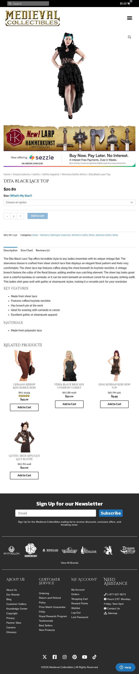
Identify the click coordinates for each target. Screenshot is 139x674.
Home (7, 174)
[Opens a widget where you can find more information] (125, 667)
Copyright (11, 613)
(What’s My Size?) (21, 195)
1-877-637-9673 (116, 594)
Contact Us (113, 608)
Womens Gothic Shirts (74, 174)
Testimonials (46, 620)
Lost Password (79, 617)
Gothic (36, 174)
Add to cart (37, 215)
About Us (11, 589)
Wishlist (75, 608)
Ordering (44, 593)
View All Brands (69, 563)
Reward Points (79, 603)
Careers (11, 627)
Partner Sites (13, 622)
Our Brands (13, 594)
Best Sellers (45, 625)
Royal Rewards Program (53, 616)
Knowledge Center (17, 608)
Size (6, 195)
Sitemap (112, 613)
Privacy (10, 618)
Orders (75, 594)
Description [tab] (10, 250)
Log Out (76, 612)
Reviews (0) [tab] (43, 250)
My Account (78, 589)
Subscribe (111, 513)
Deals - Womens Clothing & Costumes (51, 235)
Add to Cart (24, 407)
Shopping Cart (79, 599)
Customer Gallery (16, 604)
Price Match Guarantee (52, 607)
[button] (129, 18)
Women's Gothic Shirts (83, 235)
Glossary (11, 632)
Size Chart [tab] (27, 250)
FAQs (42, 611)
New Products (47, 630)
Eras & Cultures (21, 174)
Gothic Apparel (50, 174)
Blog (8, 599)
